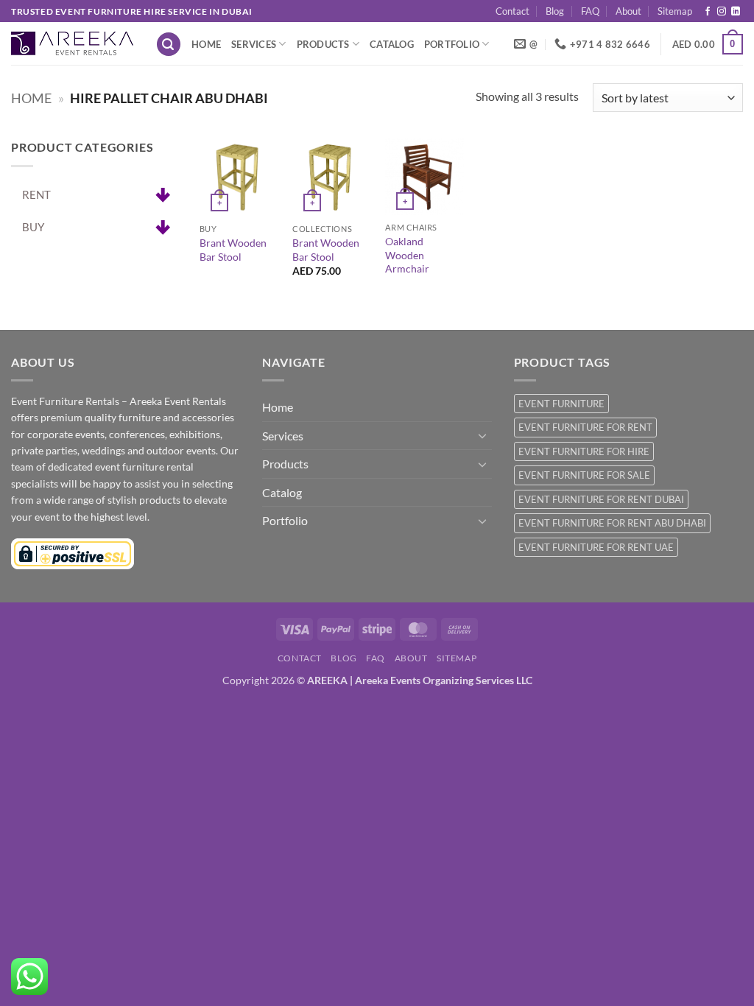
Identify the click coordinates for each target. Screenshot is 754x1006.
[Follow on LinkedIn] (735, 12)
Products (323, 44)
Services (253, 44)
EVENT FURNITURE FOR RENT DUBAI (601, 499)
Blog (555, 11)
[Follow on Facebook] (707, 12)
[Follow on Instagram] (721, 12)
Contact (512, 11)
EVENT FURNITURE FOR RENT (585, 427)
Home (206, 44)
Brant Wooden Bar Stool (233, 249)
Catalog (392, 44)
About (628, 11)
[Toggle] (483, 435)
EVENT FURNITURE (561, 403)
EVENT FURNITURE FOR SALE (584, 475)
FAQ (590, 11)
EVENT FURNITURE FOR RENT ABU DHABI (612, 523)
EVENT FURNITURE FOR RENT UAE (596, 547)
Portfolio (451, 44)
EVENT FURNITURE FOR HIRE (583, 451)
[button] (168, 44)
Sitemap (675, 11)
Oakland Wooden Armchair (407, 255)
